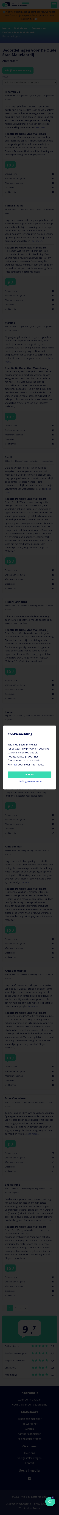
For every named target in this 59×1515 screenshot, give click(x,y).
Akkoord (29, 774)
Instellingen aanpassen (29, 781)
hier (15, 764)
